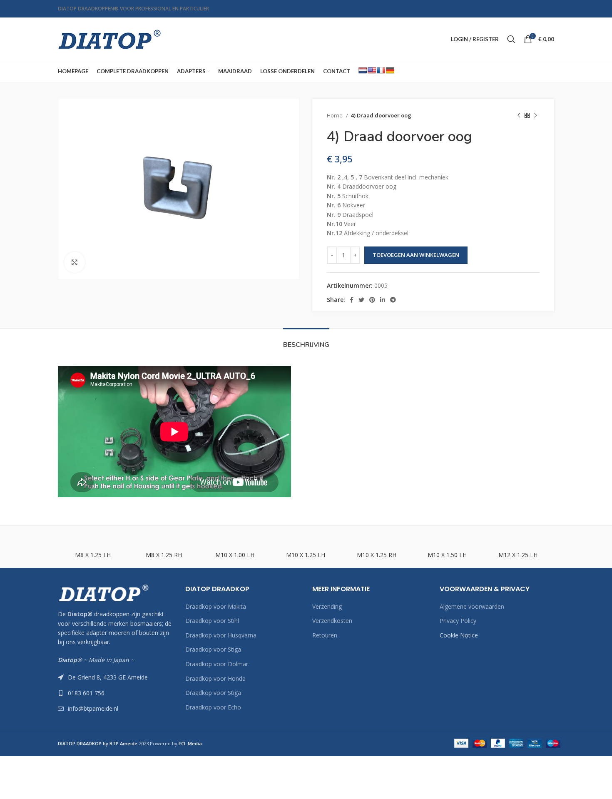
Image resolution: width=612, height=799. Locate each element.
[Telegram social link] (393, 299)
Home (335, 115)
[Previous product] (519, 116)
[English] (372, 70)
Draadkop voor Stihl (212, 621)
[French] (381, 70)
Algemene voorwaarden (472, 606)
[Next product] (535, 116)
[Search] (511, 39)
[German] (390, 70)
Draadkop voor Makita (215, 606)
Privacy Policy (458, 621)
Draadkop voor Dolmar (216, 664)
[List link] (115, 693)
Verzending (327, 606)
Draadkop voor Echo (213, 707)
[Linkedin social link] (383, 299)
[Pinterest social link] (372, 299)
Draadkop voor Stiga (213, 649)
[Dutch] (362, 70)
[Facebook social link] (351, 299)
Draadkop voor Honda (215, 678)
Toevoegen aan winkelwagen (416, 255)
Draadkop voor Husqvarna (220, 635)
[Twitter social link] (361, 299)
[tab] (306, 340)
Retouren (324, 635)
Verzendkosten (332, 621)
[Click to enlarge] (74, 262)
